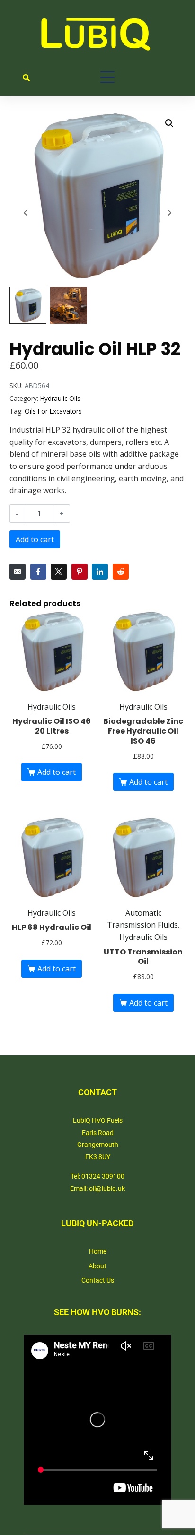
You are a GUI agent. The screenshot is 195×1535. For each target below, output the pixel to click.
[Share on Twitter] (59, 572)
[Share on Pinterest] (79, 572)
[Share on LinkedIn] (100, 572)
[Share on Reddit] (121, 572)
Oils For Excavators (53, 411)
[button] (169, 123)
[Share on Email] (17, 572)
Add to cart (35, 539)
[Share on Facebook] (38, 572)
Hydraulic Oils (60, 398)
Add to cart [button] (56, 772)
